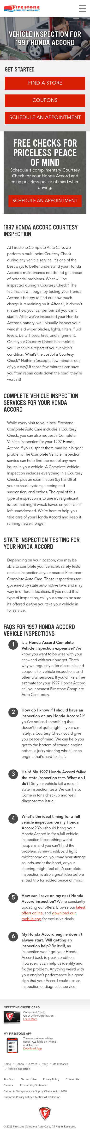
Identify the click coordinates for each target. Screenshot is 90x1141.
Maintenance (60, 1064)
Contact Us (72, 1079)
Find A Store (45, 83)
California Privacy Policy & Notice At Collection (32, 1097)
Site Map (9, 1079)
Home (7, 1064)
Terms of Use (28, 1079)
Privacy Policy (51, 1079)
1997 (45, 1064)
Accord (33, 1064)
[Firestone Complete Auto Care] (22, 8)
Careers (8, 1085)
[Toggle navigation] (82, 8)
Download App (32, 1049)
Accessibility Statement (34, 1085)
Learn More (30, 1019)
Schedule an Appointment (45, 117)
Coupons (45, 100)
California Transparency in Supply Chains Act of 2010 (35, 1091)
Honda (20, 1064)
